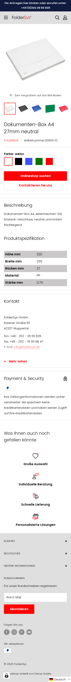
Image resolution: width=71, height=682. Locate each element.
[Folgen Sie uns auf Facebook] (6, 632)
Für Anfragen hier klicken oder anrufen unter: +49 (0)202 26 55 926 (35, 5)
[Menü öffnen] (6, 17)
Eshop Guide (43, 674)
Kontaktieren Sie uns (35, 185)
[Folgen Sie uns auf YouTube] (29, 632)
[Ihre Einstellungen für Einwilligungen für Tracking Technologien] (6, 675)
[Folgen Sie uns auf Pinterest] (21, 632)
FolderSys (11, 140)
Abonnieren (19, 609)
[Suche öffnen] (57, 18)
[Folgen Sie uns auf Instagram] (14, 632)
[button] (60, 679)
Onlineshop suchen (35, 176)
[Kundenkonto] (65, 18)
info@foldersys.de (27, 347)
